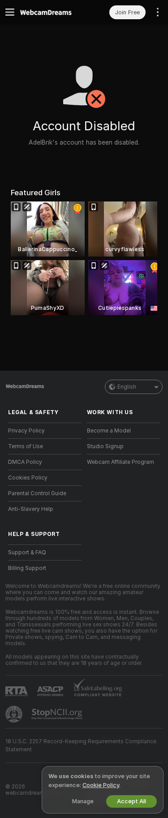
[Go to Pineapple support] (14, 714)
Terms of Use (25, 446)
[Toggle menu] (10, 12)
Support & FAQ (27, 552)
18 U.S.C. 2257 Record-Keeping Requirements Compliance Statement (80, 745)
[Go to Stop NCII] (57, 714)
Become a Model (109, 431)
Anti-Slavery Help (30, 509)
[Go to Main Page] (52, 12)
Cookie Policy (100, 785)
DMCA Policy (25, 462)
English (126, 387)
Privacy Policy (26, 431)
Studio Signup (105, 446)
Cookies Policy (27, 478)
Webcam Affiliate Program (120, 462)
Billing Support (27, 568)
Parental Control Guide (37, 493)
